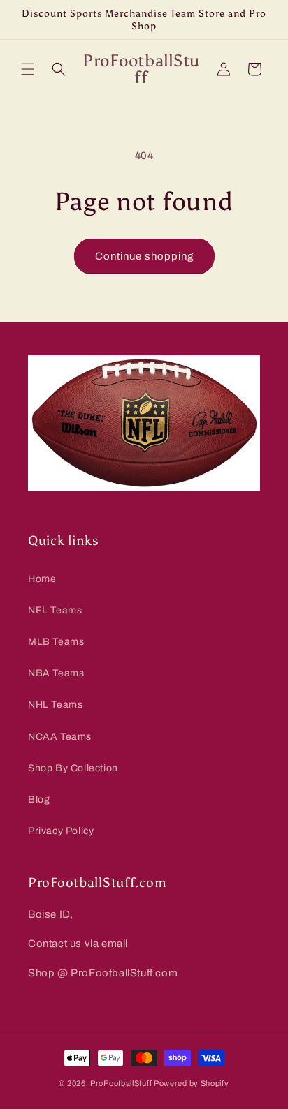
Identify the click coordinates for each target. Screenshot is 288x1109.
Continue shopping (144, 256)
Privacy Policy (61, 831)
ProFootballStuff (121, 1083)
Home (42, 579)
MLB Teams (56, 642)
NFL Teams (55, 610)
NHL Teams (55, 704)
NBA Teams (56, 673)
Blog (39, 799)
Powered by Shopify (191, 1083)
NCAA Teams (60, 736)
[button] (28, 69)
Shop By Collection (73, 768)
